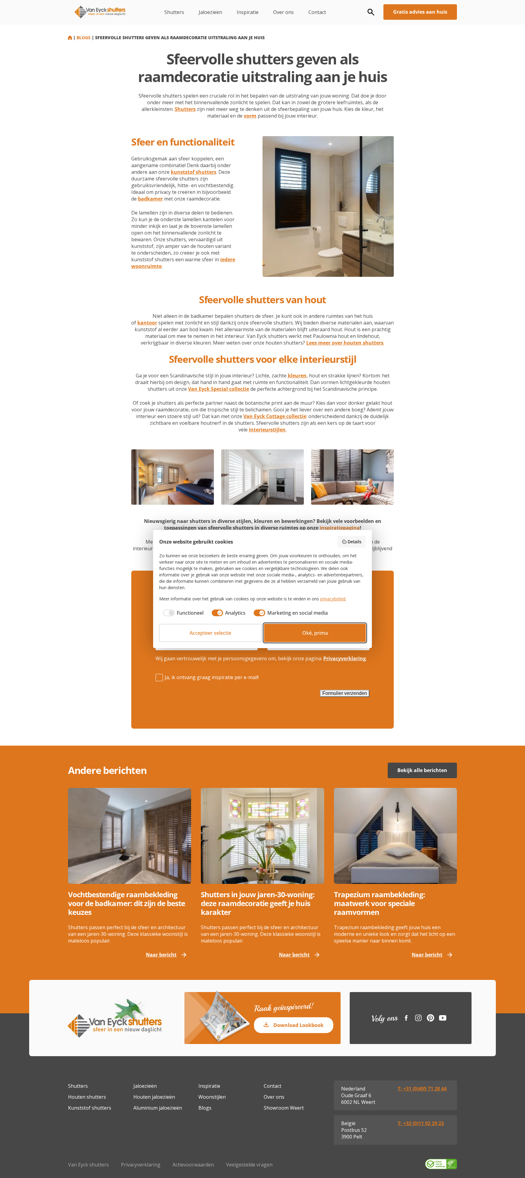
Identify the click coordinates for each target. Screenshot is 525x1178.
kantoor (147, 322)
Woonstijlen (212, 1097)
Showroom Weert (284, 1107)
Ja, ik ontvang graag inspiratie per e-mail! (212, 677)
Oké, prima (315, 633)
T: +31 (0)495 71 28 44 (422, 1088)
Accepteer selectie (210, 633)
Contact (317, 12)
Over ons (283, 12)
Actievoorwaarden (193, 1164)
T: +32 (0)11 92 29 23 (421, 1123)
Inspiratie (248, 12)
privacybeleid (332, 599)
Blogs (84, 37)
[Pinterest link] (430, 1018)
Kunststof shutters (89, 1107)
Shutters (174, 12)
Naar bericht (161, 954)
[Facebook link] (406, 1018)
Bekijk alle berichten (422, 770)
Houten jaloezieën (154, 1097)
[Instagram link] (418, 1018)
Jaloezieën (210, 12)
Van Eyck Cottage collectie (274, 416)
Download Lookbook (298, 1025)
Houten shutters (87, 1097)
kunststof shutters (193, 172)
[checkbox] (181, 612)
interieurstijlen (267, 429)
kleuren (297, 375)
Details (355, 541)
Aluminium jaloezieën (157, 1107)
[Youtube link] (442, 1018)
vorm (250, 115)
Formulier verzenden (344, 693)
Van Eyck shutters (88, 1164)
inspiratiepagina (340, 527)
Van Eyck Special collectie (218, 389)
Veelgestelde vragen (249, 1164)
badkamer (150, 198)
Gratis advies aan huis (420, 12)
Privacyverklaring (344, 658)
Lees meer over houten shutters (344, 342)
